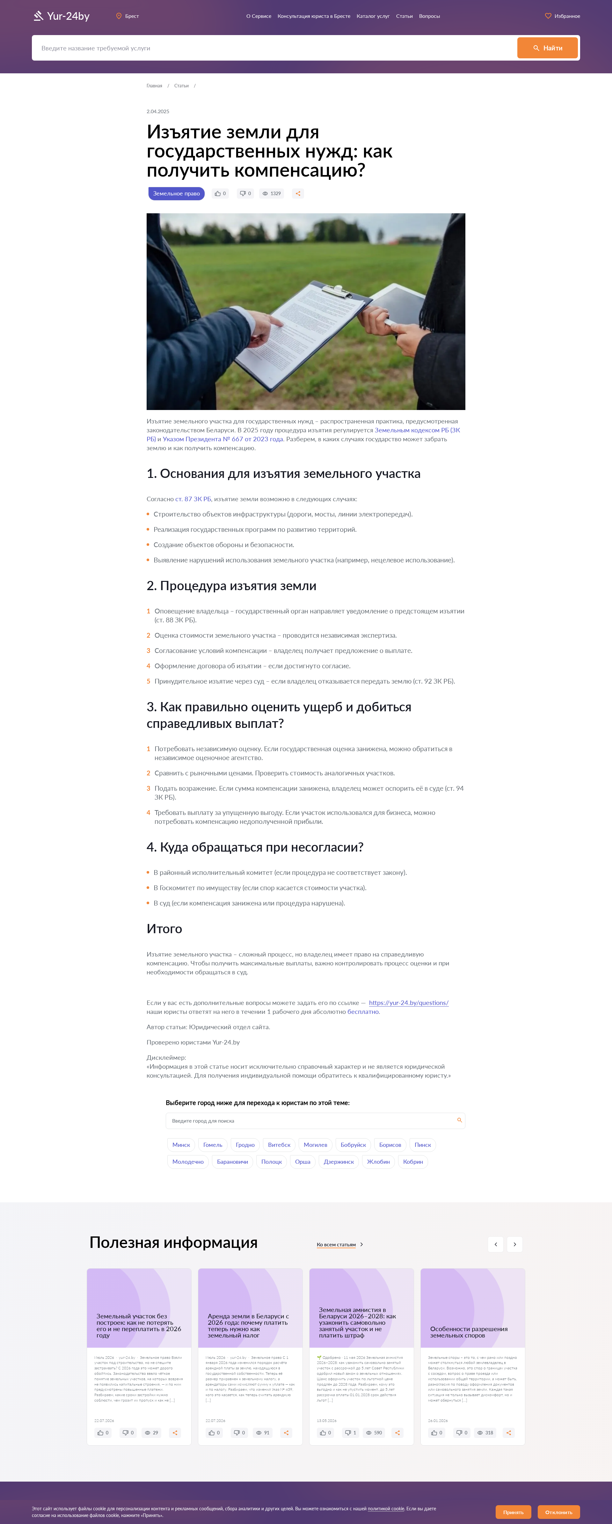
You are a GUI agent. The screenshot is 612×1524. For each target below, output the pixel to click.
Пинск (423, 1144)
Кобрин (413, 1161)
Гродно (245, 1144)
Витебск (279, 1144)
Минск (181, 1144)
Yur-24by (68, 16)
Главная (154, 85)
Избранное (567, 16)
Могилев (315, 1144)
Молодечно (188, 1161)
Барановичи (232, 1161)
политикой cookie (386, 1508)
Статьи (181, 85)
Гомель (212, 1144)
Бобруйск (353, 1144)
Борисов (390, 1144)
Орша (302, 1161)
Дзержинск (339, 1161)
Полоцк (271, 1161)
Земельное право (176, 193)
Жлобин (378, 1161)
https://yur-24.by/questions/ (409, 1002)
